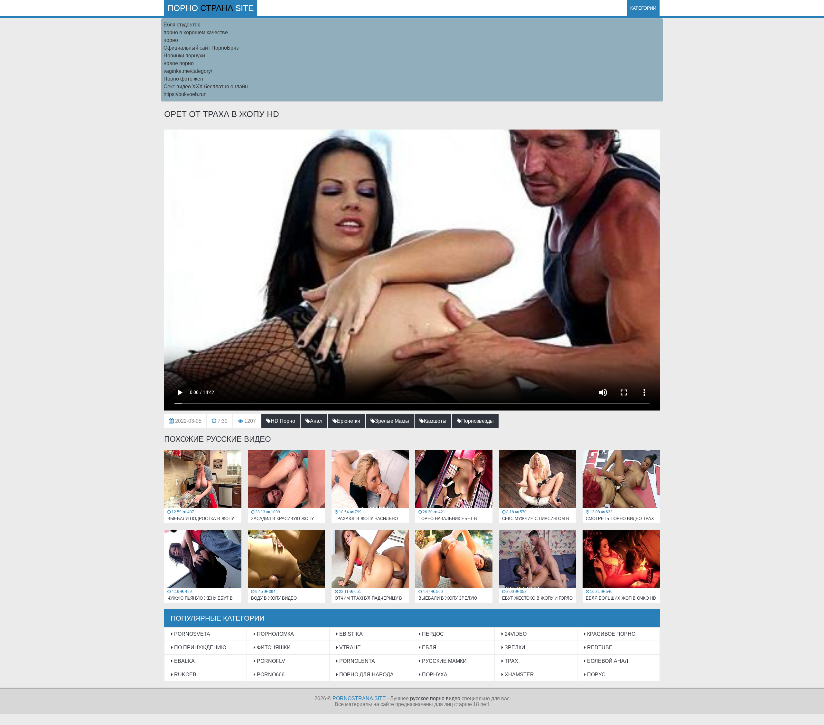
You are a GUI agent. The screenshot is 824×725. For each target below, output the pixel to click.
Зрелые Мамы (392, 421)
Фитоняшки (273, 647)
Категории (643, 8)
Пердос (432, 634)
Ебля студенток (182, 24)
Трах (510, 661)
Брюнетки (348, 421)
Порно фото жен (183, 79)
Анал (316, 421)
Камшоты (435, 421)
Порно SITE (210, 8)
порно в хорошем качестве (196, 32)
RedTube (599, 647)
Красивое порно (610, 634)
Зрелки (514, 647)
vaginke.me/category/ (188, 71)
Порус (595, 674)
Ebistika (350, 634)
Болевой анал (607, 661)
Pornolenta (356, 661)
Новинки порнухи (184, 55)
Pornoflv (270, 661)
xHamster (518, 674)
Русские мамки (444, 661)
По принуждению (199, 647)
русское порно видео (435, 698)
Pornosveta (191, 634)
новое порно (179, 63)
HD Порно (283, 421)
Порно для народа (366, 674)
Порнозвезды (477, 421)
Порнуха (434, 674)
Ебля (428, 647)
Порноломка (275, 634)
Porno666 (270, 674)
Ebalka (184, 661)
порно (171, 40)
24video (515, 634)
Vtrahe (349, 647)
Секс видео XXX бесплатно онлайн (206, 86)
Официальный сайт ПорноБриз (201, 48)
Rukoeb (184, 674)
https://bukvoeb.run (185, 94)
